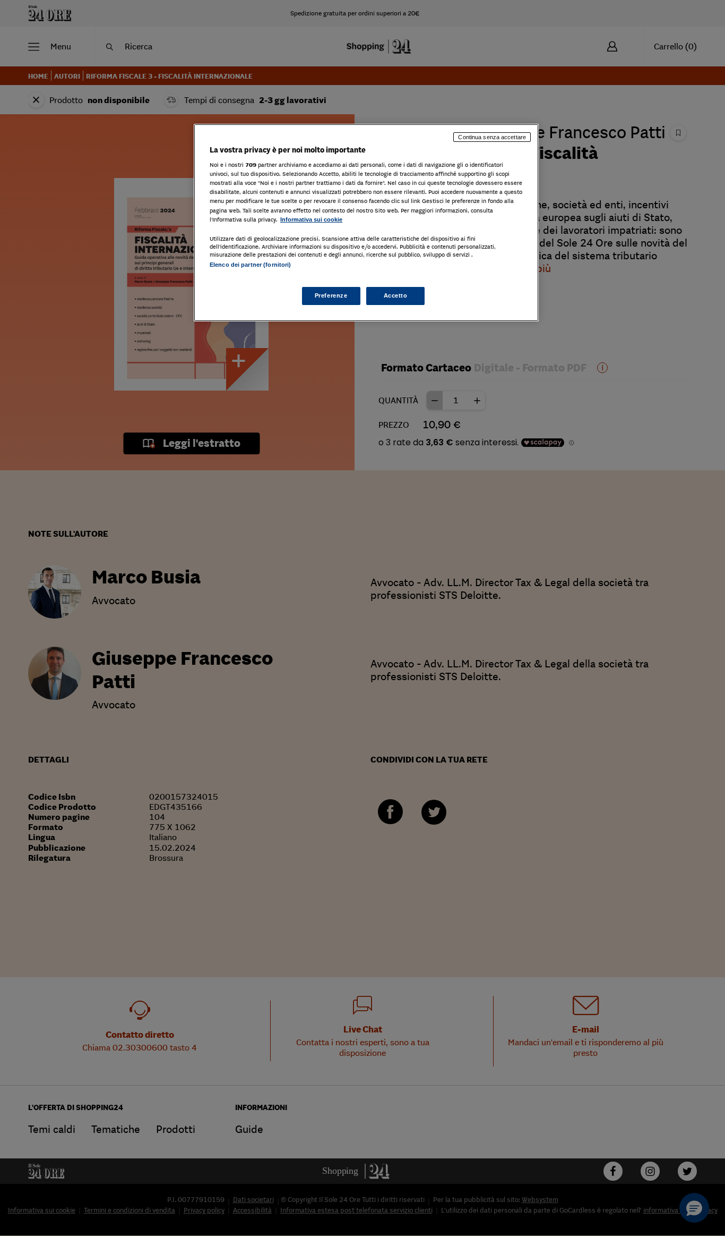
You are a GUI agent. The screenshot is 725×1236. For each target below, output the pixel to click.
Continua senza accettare (492, 137)
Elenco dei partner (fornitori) (250, 264)
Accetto (396, 295)
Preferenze (331, 295)
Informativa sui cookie (311, 219)
